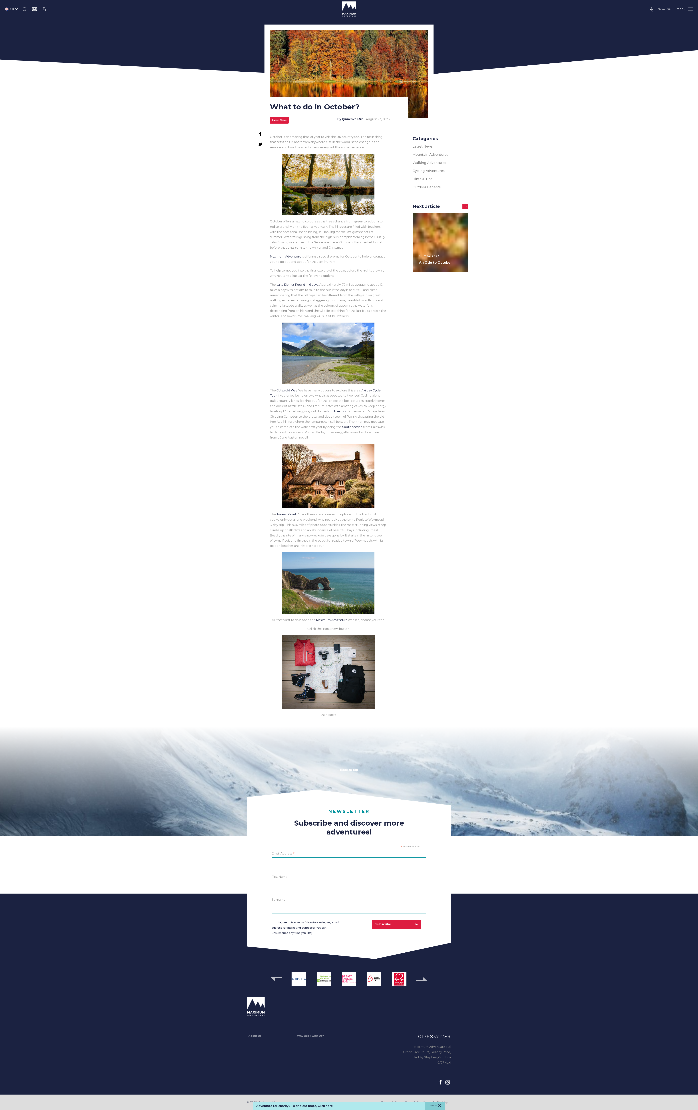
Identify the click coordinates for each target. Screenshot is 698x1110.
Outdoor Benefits (427, 187)
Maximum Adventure (285, 256)
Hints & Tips (422, 179)
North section (337, 411)
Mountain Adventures (430, 155)
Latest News (423, 146)
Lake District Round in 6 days (297, 284)
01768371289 (434, 1036)
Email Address (283, 853)
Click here (325, 1106)
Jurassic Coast (286, 514)
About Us (254, 1035)
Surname (278, 899)
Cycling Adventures (429, 171)
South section (352, 427)
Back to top (349, 770)
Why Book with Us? (310, 1035)
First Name (279, 877)
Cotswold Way (286, 390)
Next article (426, 206)
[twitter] (260, 145)
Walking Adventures (429, 163)
